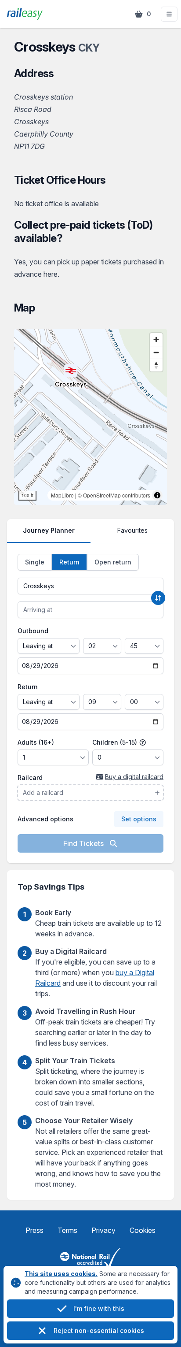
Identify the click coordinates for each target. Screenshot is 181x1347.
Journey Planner (49, 530)
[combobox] (90, 586)
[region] (90, 417)
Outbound (33, 631)
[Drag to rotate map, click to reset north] (156, 365)
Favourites (132, 530)
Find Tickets (84, 843)
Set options (138, 819)
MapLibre (62, 495)
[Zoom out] (156, 352)
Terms (67, 1230)
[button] (169, 14)
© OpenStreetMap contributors (114, 495)
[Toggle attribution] (157, 495)
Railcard (30, 777)
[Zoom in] (156, 339)
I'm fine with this (98, 1308)
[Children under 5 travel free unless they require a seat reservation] (143, 742)
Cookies (143, 1230)
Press (34, 1230)
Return (28, 686)
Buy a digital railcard (134, 776)
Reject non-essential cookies (99, 1330)
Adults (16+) (36, 742)
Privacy (103, 1230)
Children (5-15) (115, 742)
